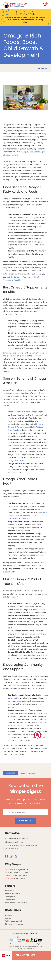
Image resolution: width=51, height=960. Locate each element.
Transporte (9, 915)
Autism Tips (10, 773)
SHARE (41, 68)
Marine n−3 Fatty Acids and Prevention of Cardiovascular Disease (27, 515)
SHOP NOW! (25, 955)
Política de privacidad (13, 921)
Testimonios (9, 891)
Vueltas (8, 918)
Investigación (10, 897)
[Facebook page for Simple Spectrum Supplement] (7, 856)
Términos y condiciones (14, 924)
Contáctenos (10, 900)
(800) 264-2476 (11, 848)
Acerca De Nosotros (12, 894)
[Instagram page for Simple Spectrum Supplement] (12, 856)
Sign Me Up (25, 821)
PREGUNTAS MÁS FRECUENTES (16, 902)
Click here (9, 878)
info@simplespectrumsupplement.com (21, 845)
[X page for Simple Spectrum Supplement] (17, 856)
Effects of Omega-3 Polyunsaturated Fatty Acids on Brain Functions (25, 427)
